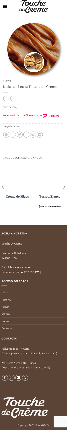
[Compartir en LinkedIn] (40, 134)
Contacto (6, 328)
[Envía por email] (26, 134)
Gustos (7, 81)
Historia (6, 299)
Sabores (5, 313)
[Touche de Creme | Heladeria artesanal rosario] (33, 6)
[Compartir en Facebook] (13, 134)
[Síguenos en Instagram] (12, 378)
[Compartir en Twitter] (20, 134)
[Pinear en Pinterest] (33, 134)
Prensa (5, 306)
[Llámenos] (25, 378)
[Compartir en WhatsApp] (6, 134)
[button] (5, 6)
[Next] (64, 194)
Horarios (6, 321)
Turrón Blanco (49, 196)
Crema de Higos (17, 196)
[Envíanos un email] (18, 378)
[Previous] (3, 194)
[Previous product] (13, 98)
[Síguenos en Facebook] (5, 378)
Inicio (4, 292)
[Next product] (6, 98)
